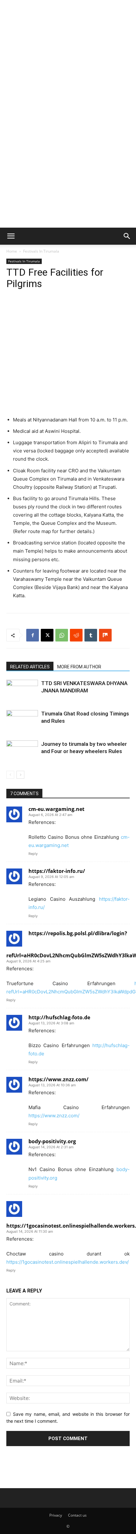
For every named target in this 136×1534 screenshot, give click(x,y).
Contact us (77, 1515)
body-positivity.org (52, 1141)
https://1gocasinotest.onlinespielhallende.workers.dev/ (68, 1225)
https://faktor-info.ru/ (56, 871)
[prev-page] (10, 775)
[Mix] (105, 635)
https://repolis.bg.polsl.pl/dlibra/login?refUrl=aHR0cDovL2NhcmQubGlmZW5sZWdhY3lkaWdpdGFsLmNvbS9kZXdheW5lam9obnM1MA (68, 944)
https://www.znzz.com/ (58, 1079)
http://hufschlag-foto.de (59, 1017)
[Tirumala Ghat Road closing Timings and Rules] (22, 721)
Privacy (55, 1515)
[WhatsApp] (61, 635)
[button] (11, 236)
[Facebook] (32, 635)
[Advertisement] (68, 42)
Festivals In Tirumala (41, 251)
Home (11, 251)
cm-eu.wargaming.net (56, 809)
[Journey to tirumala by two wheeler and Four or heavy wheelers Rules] (22, 751)
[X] (47, 635)
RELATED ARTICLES (30, 666)
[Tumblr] (90, 635)
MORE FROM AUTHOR (79, 666)
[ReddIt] (76, 635)
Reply (33, 853)
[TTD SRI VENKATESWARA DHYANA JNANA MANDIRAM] (22, 691)
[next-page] (20, 775)
